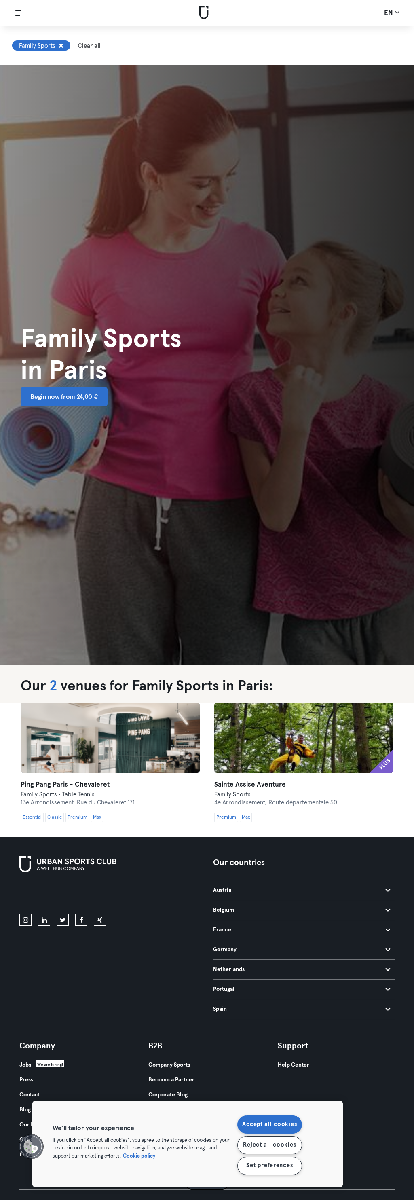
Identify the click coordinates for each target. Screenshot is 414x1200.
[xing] (100, 920)
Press (26, 1080)
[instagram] (25, 920)
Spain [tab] (220, 1009)
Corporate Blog (168, 1095)
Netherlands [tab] (229, 969)
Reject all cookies (269, 1145)
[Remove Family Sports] (61, 45)
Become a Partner (171, 1080)
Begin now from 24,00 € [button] (63, 397)
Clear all (89, 46)
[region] (187, 1144)
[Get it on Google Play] (106, 894)
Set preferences (269, 1165)
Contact (29, 1095)
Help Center (293, 1065)
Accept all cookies (269, 1124)
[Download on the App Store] (46, 894)
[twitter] (63, 920)
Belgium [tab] (223, 910)
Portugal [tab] (223, 989)
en (389, 13)
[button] (31, 1147)
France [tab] (222, 930)
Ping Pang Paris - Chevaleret (65, 784)
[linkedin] (44, 920)
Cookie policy (139, 1155)
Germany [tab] (225, 949)
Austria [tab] (222, 890)
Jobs (25, 1065)
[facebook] (81, 920)
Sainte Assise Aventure (250, 784)
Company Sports (169, 1065)
